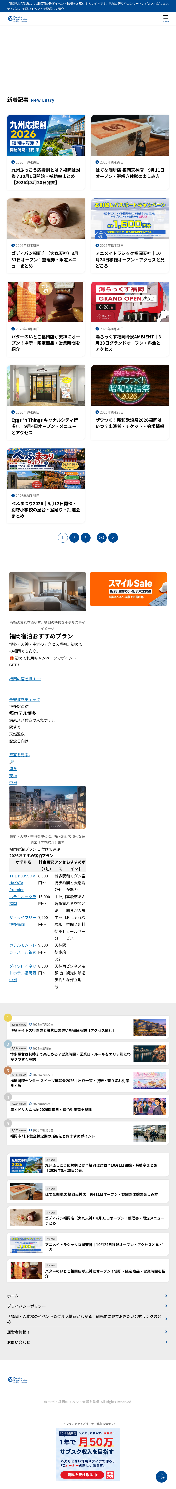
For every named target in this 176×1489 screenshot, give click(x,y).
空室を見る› (19, 754)
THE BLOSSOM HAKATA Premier (22, 882)
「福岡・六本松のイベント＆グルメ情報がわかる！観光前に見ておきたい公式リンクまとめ (84, 1318)
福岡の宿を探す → (25, 678)
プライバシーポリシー (26, 1306)
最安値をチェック (24, 699)
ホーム (12, 1295)
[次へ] (113, 538)
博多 (13, 768)
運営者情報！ (18, 1332)
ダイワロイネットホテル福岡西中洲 (22, 973)
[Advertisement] (88, 64)
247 (102, 537)
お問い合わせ (18, 1342)
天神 (13, 775)
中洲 (13, 782)
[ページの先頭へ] (161, 1477)
